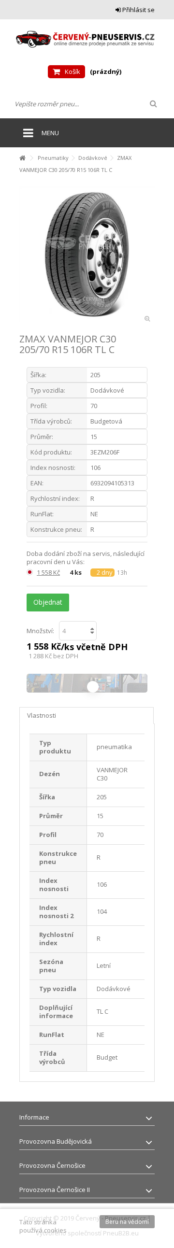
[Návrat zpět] (22, 158)
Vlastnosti (41, 715)
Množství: (40, 630)
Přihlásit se (138, 9)
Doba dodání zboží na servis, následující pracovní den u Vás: (86, 558)
